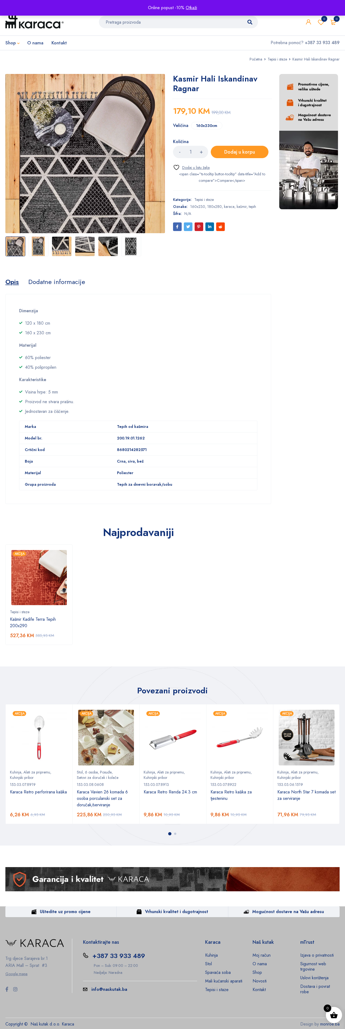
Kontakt (259, 990)
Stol (80, 772)
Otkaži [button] (191, 8)
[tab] (12, 282)
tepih (252, 206)
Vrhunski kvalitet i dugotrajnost (176, 912)
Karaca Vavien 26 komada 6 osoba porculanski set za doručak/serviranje (102, 798)
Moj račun (262, 955)
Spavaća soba (218, 972)
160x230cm (206, 125)
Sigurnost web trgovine (313, 966)
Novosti (260, 981)
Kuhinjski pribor (22, 777)
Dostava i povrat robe (315, 989)
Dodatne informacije (56, 282)
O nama (260, 964)
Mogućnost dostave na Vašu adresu (288, 912)
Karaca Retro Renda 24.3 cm (170, 792)
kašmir (242, 206)
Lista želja (324, 19)
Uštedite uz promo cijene (65, 912)
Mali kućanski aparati (223, 981)
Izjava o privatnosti (317, 955)
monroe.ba (330, 1024)
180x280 (214, 206)
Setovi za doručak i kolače (97, 777)
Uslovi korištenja (314, 978)
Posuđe (106, 772)
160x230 (197, 206)
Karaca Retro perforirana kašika (38, 792)
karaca (229, 206)
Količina (181, 142)
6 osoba (91, 772)
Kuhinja (15, 772)
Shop (257, 972)
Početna (256, 59)
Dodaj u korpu (239, 151)
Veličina (180, 126)
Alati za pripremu (36, 772)
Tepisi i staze (277, 59)
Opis (12, 282)
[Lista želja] (191, 167)
